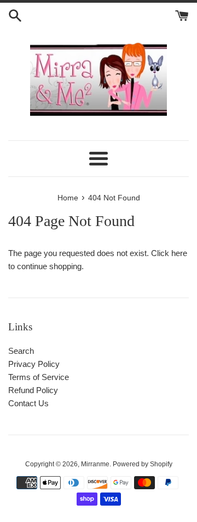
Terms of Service (38, 377)
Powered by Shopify (142, 464)
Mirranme (95, 464)
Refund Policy (33, 390)
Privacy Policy (34, 364)
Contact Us (28, 403)
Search (21, 350)
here (179, 253)
